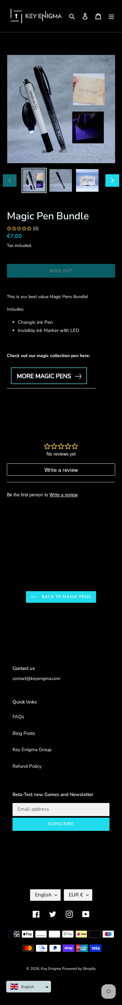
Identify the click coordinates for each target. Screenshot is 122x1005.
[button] (28, 986)
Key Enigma (51, 968)
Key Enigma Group (32, 749)
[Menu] (111, 16)
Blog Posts (24, 733)
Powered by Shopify (79, 968)
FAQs (18, 717)
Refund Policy (27, 766)
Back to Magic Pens (65, 597)
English (43, 894)
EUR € (76, 894)
